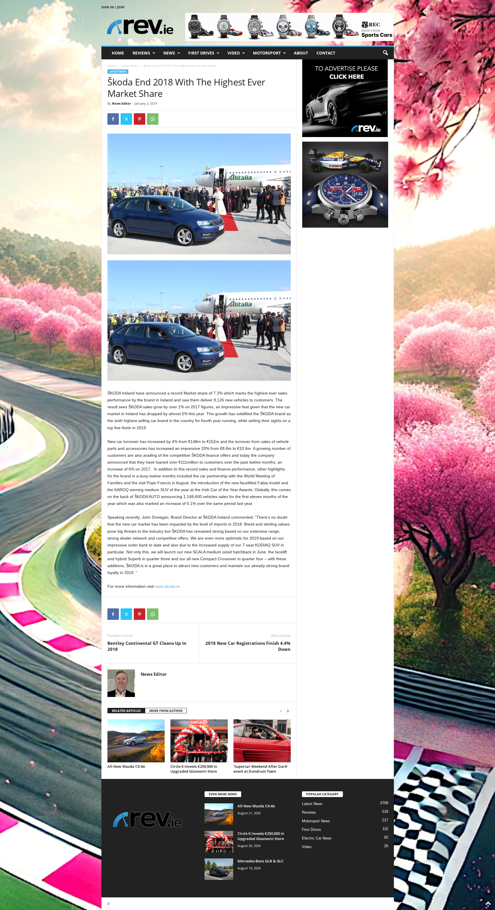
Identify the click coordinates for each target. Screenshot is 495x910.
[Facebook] (113, 119)
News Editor (121, 103)
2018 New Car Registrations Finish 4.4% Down (247, 646)
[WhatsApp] (152, 119)
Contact (326, 53)
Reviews (141, 53)
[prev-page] (281, 711)
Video (233, 53)
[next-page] (288, 711)
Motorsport (267, 53)
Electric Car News (317, 838)
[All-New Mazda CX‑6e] (136, 740)
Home (118, 53)
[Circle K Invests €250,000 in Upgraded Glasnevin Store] (199, 740)
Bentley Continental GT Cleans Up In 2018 (146, 646)
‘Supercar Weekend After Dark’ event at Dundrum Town (260, 769)
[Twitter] (126, 119)
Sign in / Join (112, 7)
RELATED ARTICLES (126, 710)
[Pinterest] (139, 119)
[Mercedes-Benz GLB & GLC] (219, 869)
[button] (385, 53)
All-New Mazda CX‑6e (126, 766)
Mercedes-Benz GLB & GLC (260, 861)
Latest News (129, 66)
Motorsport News (316, 821)
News (169, 53)
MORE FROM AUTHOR (165, 710)
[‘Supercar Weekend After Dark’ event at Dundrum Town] (262, 740)
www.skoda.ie (167, 586)
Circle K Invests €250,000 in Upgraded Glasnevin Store (193, 769)
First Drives (201, 53)
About (301, 53)
